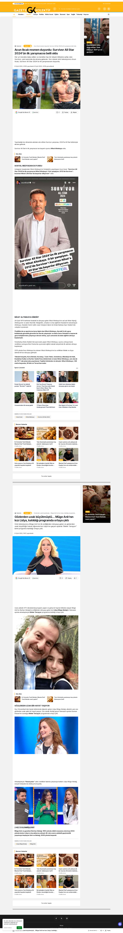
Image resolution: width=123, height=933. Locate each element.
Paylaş (108, 930)
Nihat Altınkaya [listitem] (29, 417)
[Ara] (99, 8)
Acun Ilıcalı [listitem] (19, 417)
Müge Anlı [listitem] (32, 844)
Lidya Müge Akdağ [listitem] (21, 844)
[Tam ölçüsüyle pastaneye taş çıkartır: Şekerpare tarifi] (62, 159)
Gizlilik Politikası (8, 927)
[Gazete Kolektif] (32, 10)
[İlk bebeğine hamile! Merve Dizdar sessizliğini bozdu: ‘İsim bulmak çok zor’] (46, 458)
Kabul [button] (19, 927)
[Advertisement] (46, 32)
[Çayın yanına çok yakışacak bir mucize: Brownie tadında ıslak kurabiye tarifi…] (68, 437)
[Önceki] (85, 37)
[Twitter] (61, 918)
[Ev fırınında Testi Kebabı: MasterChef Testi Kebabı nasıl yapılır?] (30, 159)
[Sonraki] (108, 37)
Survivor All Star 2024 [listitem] (43, 417)
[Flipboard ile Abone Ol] (35, 112)
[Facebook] (56, 918)
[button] (108, 8)
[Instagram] (67, 918)
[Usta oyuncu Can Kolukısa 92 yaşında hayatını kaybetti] (24, 458)
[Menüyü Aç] (54, 8)
